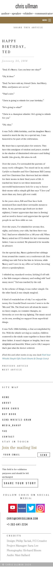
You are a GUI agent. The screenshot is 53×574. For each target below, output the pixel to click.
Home (6, 397)
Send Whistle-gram (17, 419)
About (6, 402)
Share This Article (28, 28)
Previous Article (15, 366)
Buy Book (9, 414)
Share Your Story (20, 483)
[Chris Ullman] (26, 5)
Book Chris (10, 408)
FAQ (4, 430)
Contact (8, 436)
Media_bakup (11, 425)
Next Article (12, 370)
